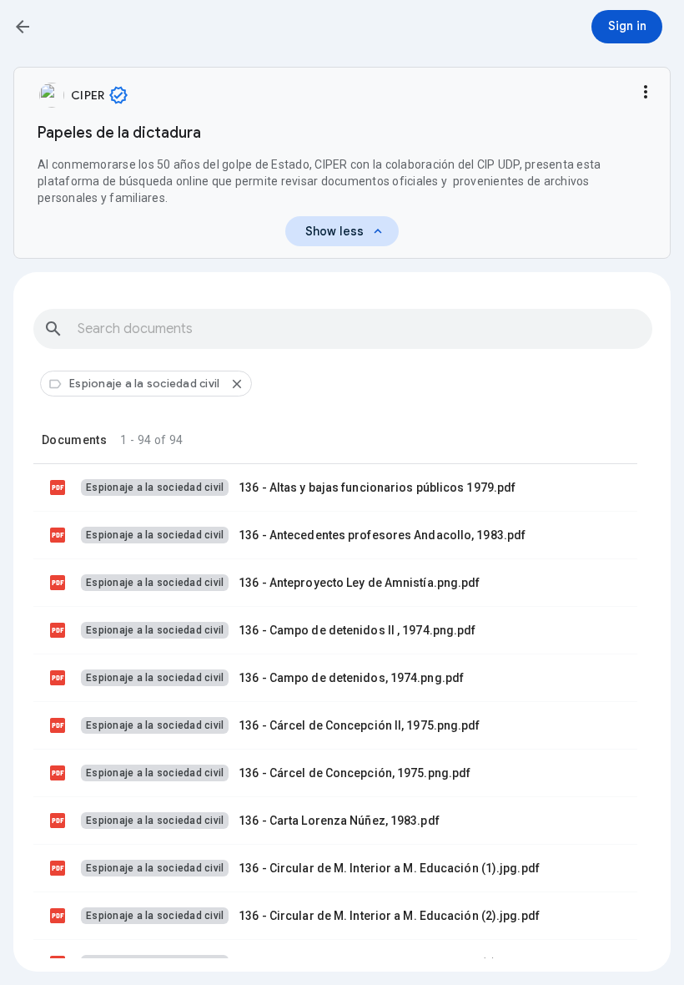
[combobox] (343, 329)
